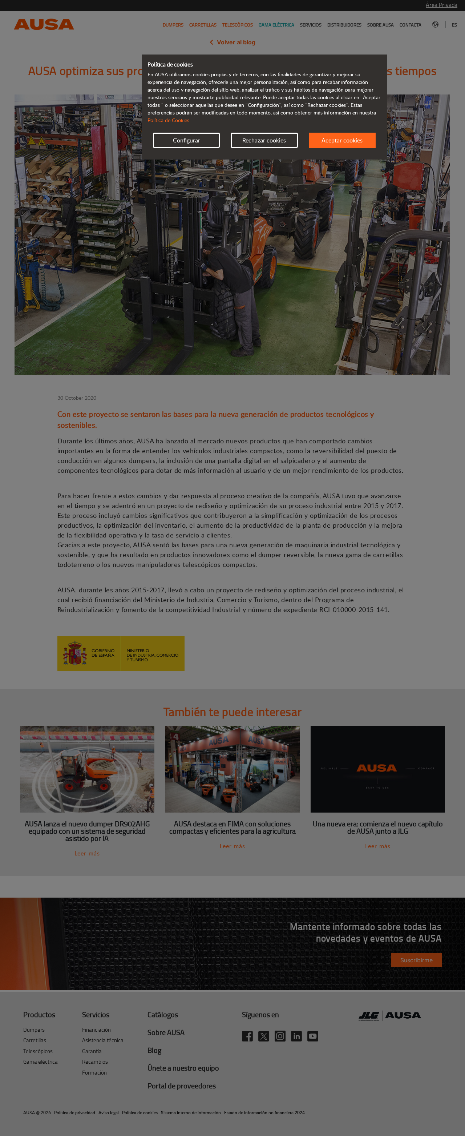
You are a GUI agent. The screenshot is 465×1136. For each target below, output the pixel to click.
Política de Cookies (168, 120)
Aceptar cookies (342, 140)
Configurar (186, 140)
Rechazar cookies (264, 140)
